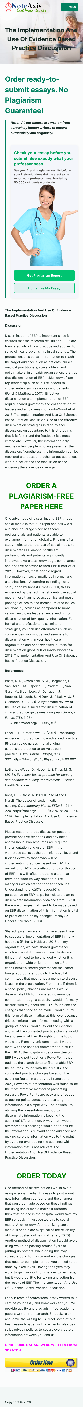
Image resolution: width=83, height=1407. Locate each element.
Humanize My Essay (44, 288)
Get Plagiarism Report (44, 275)
